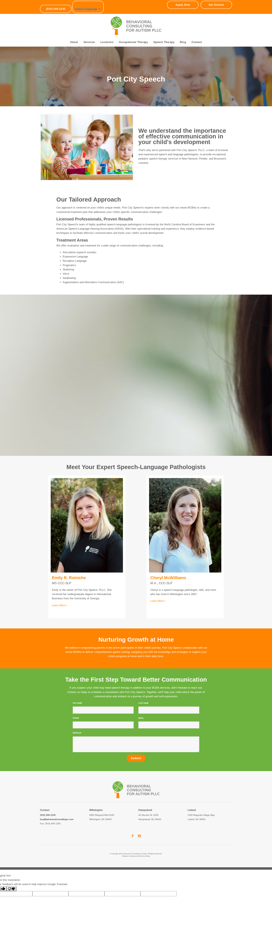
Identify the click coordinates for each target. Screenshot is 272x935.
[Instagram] (139, 836)
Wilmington (107, 56)
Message (77, 733)
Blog (183, 42)
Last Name (143, 703)
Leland (105, 67)
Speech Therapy (163, 42)
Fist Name (77, 703)
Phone (76, 718)
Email (141, 718)
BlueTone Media (144, 856)
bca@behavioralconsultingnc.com (57, 819)
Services (89, 42)
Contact (197, 42)
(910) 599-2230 (55, 9)
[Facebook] (132, 836)
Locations (106, 42)
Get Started (216, 4)
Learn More (59, 605)
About (74, 42)
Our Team (76, 56)
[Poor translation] (11, 888)
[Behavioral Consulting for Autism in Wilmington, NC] (136, 25)
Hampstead (107, 61)
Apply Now (183, 4)
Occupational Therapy (133, 42)
